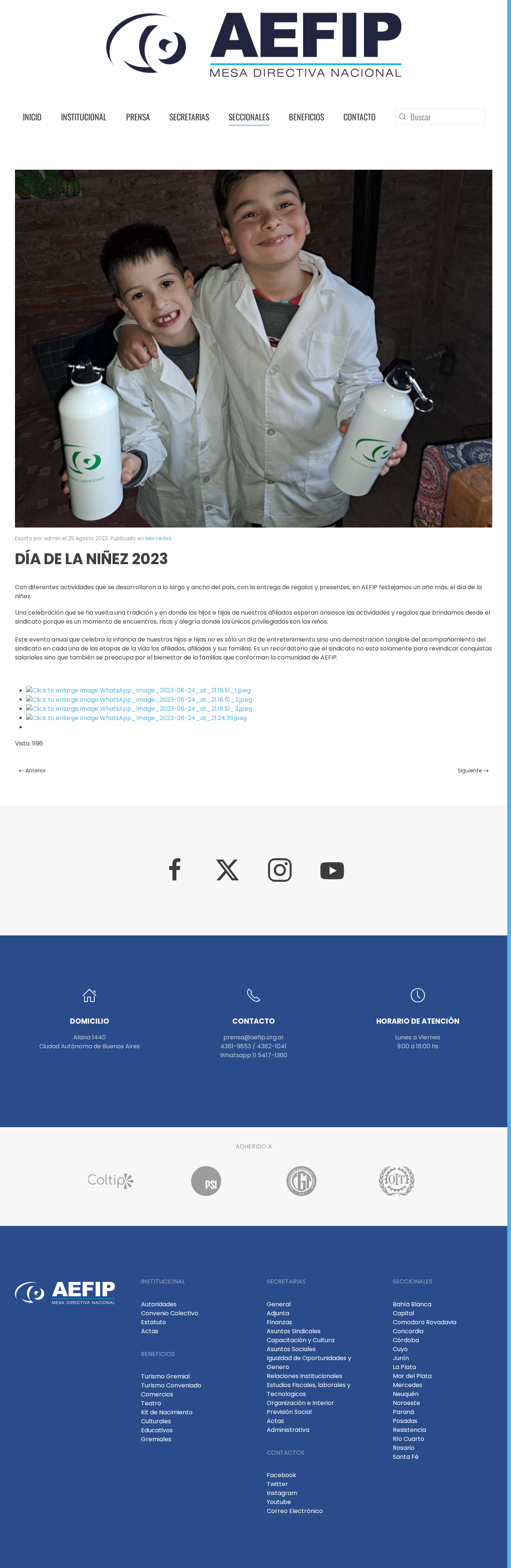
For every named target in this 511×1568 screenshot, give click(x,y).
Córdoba (406, 1340)
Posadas (405, 1421)
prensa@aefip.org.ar (253, 1037)
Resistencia (409, 1430)
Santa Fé (406, 1456)
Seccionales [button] (249, 117)
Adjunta (278, 1313)
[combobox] (440, 116)
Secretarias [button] (189, 117)
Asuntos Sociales (291, 1349)
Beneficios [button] (306, 117)
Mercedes (158, 538)
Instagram (282, 1493)
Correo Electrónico (295, 1511)
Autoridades (159, 1304)
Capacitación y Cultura (300, 1340)
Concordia (408, 1331)
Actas (149, 1331)
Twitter (277, 1484)
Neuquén (406, 1394)
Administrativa (288, 1430)
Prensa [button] (138, 117)
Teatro (151, 1403)
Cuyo (400, 1349)
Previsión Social (289, 1412)
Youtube (279, 1502)
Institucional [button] (84, 117)
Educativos (157, 1430)
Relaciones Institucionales (304, 1376)
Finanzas (279, 1322)
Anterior (35, 770)
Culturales (156, 1421)
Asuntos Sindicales (294, 1331)
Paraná (403, 1412)
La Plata (404, 1367)
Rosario (403, 1448)
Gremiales (156, 1439)
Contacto (359, 117)
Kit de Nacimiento (167, 1412)
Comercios (157, 1394)
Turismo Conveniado (171, 1385)
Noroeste (406, 1403)
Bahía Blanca (412, 1304)
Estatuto (153, 1322)
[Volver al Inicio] (253, 44)
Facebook (281, 1475)
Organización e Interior (300, 1403)
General (279, 1304)
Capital (403, 1313)
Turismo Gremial (165, 1376)
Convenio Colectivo (169, 1313)
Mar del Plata (412, 1376)
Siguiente (470, 770)
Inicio (32, 117)
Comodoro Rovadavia (424, 1322)
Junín (401, 1358)
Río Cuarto (408, 1439)
